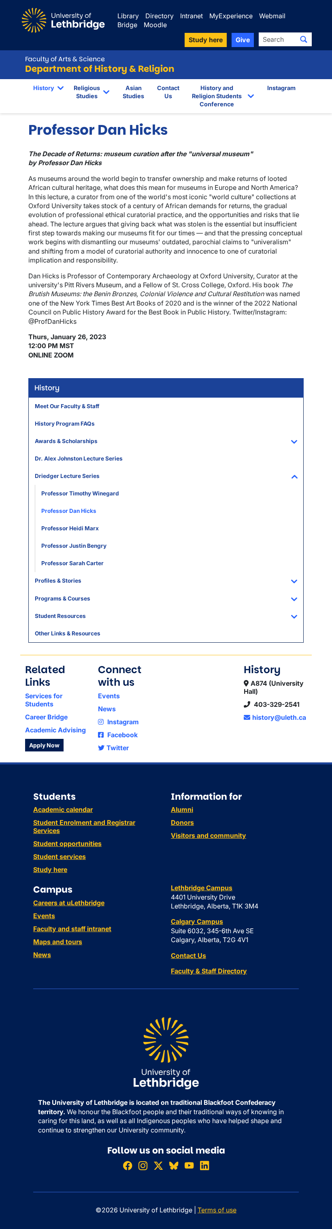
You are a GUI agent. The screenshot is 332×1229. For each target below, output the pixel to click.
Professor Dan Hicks (68, 511)
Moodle (155, 25)
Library (128, 16)
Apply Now (44, 745)
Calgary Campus (197, 921)
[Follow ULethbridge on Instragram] (142, 1165)
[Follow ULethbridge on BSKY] (173, 1165)
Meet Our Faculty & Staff (67, 406)
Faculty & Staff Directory (209, 971)
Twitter (117, 748)
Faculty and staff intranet (72, 929)
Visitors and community (208, 835)
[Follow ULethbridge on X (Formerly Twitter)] (158, 1165)
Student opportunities (67, 843)
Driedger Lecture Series (67, 476)
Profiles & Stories (58, 580)
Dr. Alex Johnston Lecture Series (79, 458)
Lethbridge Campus (201, 888)
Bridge (127, 25)
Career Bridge (46, 717)
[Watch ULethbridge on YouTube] (189, 1165)
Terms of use (217, 1210)
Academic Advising (55, 730)
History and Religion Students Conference (217, 96)
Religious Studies (87, 91)
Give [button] (243, 40)
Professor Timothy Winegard (80, 493)
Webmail (272, 16)
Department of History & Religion (100, 68)
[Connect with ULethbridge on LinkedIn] (204, 1165)
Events (109, 696)
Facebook (122, 735)
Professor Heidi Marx (70, 528)
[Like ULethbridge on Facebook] (127, 1165)
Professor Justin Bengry (73, 545)
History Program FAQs (65, 423)
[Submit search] (304, 39)
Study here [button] (206, 40)
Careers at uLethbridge (68, 903)
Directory (159, 16)
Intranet (191, 16)
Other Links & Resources (67, 633)
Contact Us (168, 91)
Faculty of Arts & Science (65, 59)
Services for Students (43, 700)
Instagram (281, 87)
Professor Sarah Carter (72, 563)
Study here (50, 869)
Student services (59, 856)
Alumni (182, 809)
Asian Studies (133, 91)
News (107, 709)
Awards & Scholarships (66, 441)
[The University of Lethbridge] (166, 1053)
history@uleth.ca (279, 717)
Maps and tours (57, 942)
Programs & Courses (62, 598)
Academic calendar (63, 809)
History (43, 87)
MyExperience (231, 16)
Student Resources (60, 616)
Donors (182, 822)
